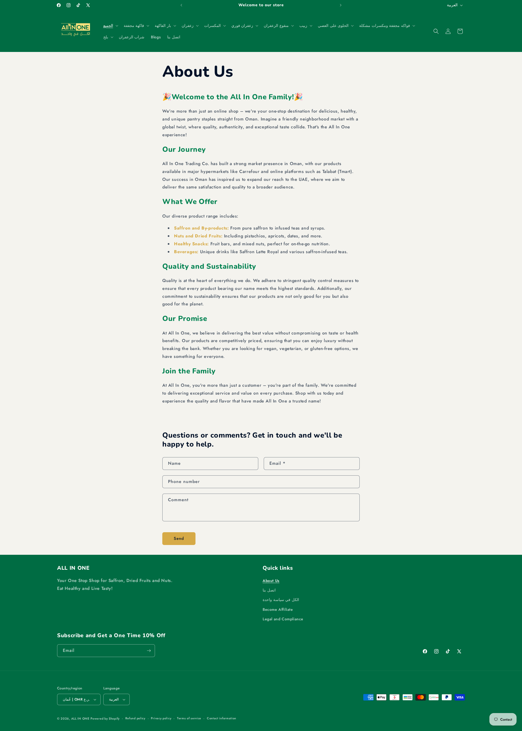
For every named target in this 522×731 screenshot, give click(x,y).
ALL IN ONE (80, 718)
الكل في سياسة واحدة (281, 599)
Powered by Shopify (105, 718)
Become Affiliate (278, 609)
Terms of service (189, 718)
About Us (271, 580)
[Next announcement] (341, 5)
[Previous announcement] (181, 5)
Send (179, 538)
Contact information (221, 718)
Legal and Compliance (283, 619)
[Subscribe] (149, 650)
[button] (110, 25)
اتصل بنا (269, 590)
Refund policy (135, 718)
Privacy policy (161, 718)
